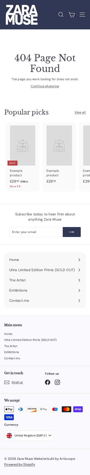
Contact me (12, 358)
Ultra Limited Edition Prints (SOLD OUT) (30, 340)
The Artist (10, 346)
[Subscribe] (72, 232)
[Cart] (72, 14)
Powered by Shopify (19, 464)
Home (8, 334)
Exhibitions (11, 352)
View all (80, 112)
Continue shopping (45, 86)
